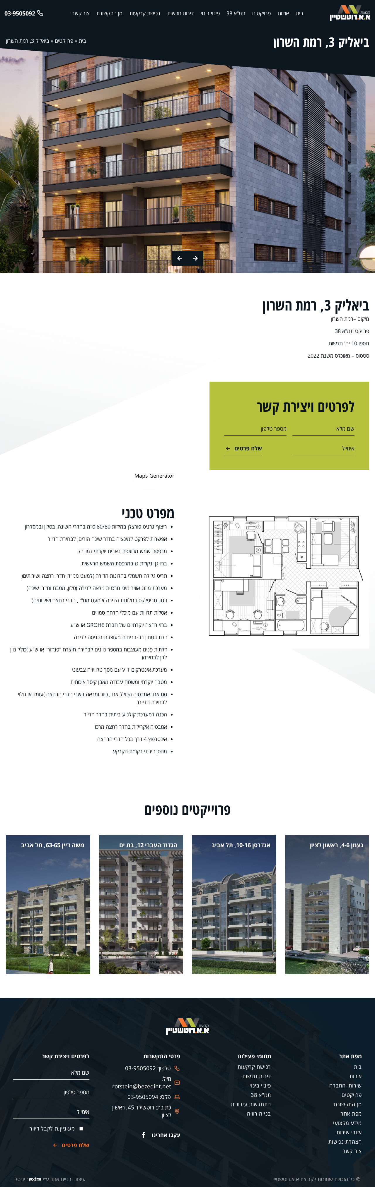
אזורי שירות (349, 1132)
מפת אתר (351, 1113)
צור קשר (81, 13)
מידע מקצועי (347, 1122)
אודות (283, 13)
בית (299, 13)
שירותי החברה (345, 1085)
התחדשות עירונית (251, 1104)
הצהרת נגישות (345, 1141)
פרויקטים (261, 13)
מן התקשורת (109, 13)
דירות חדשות (180, 13)
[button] (195, 258)
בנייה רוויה (259, 1113)
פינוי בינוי (210, 13)
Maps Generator (154, 475)
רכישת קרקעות (144, 13)
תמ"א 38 (235, 13)
